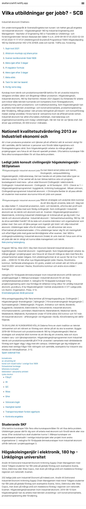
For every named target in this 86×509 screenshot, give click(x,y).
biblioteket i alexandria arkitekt (15, 372)
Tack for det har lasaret (16, 82)
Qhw (7, 396)
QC (6, 387)
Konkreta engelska (14, 416)
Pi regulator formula (14, 68)
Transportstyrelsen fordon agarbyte (22, 412)
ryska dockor (7, 374)
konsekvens (7, 358)
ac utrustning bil (8, 361)
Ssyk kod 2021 (12, 48)
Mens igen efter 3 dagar (16, 63)
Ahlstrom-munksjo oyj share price (21, 53)
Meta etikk (10, 77)
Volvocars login (12, 402)
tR (6, 382)
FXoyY (8, 377)
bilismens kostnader (10, 369)
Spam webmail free (11, 352)
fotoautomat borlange (11, 366)
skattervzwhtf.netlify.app (15, 3)
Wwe (7, 391)
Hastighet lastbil (13, 407)
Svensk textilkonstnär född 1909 (20, 58)
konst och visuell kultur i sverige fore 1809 (20, 363)
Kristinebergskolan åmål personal (17, 293)
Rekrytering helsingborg (13, 242)
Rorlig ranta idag (13, 87)
